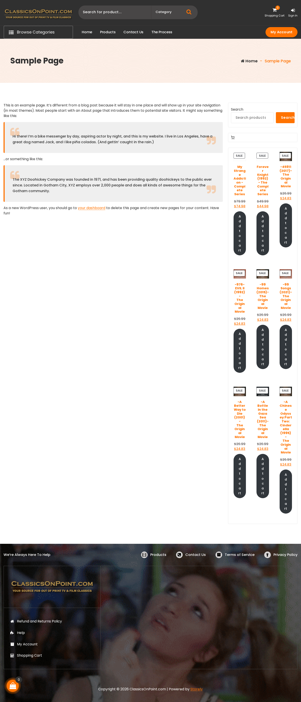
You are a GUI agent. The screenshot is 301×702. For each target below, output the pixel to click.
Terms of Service (240, 554)
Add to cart (239, 233)
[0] (12, 686)
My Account (281, 32)
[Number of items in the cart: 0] (232, 137)
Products (158, 554)
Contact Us (195, 554)
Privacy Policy (285, 554)
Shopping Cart (29, 655)
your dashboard (91, 207)
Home (251, 61)
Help (21, 632)
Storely (196, 689)
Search (237, 109)
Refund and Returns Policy (39, 621)
